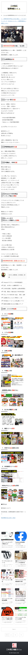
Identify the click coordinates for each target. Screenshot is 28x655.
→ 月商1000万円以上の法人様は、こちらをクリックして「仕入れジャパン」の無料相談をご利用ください (14, 21)
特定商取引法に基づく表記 (8, 518)
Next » (14, 629)
